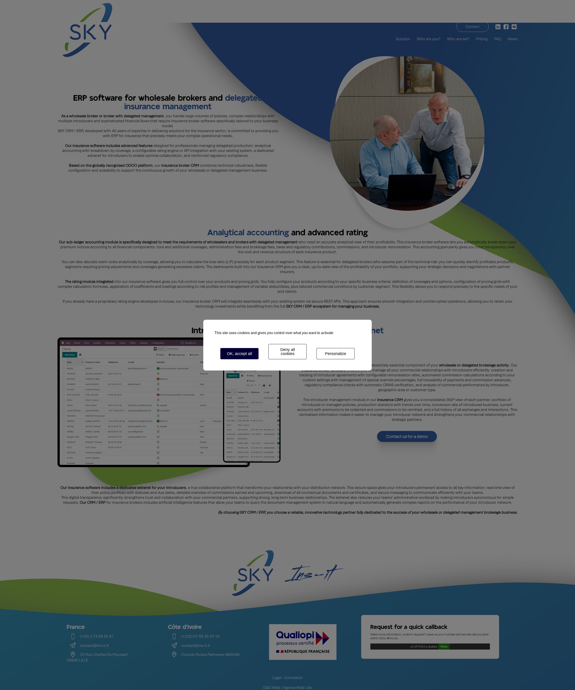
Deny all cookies (287, 351)
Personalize (335, 353)
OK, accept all (239, 353)
